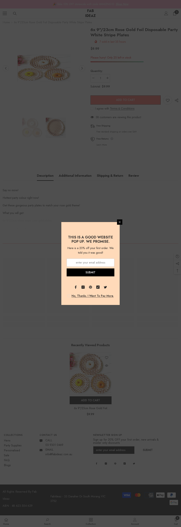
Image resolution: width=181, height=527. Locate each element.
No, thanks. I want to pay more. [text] (93, 296)
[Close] (119, 222)
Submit (90, 272)
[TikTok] (98, 287)
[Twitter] (105, 287)
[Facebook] (75, 287)
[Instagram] (83, 287)
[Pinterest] (90, 287)
